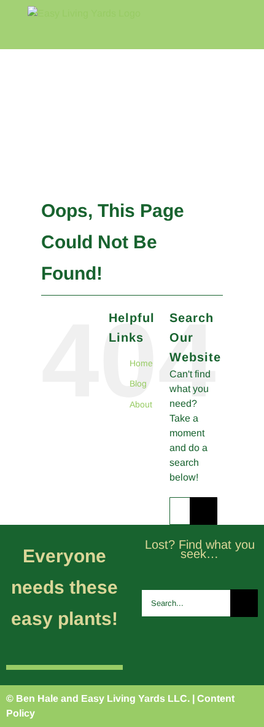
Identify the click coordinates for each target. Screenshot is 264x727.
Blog (138, 383)
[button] (241, 157)
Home (141, 363)
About (141, 404)
